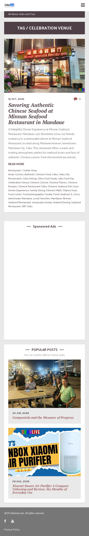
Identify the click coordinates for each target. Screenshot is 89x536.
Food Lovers (15, 194)
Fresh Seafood (61, 194)
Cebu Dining (30, 178)
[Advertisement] (44, 283)
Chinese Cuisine (39, 182)
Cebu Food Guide (47, 178)
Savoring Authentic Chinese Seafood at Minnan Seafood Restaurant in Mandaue (36, 114)
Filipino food (70, 190)
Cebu (55, 174)
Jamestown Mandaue (20, 198)
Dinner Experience (18, 190)
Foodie (48, 194)
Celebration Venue (18, 182)
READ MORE (16, 163)
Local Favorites (41, 198)
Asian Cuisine (15, 174)
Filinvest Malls (54, 190)
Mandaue (56, 198)
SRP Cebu (27, 206)
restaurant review (42, 202)
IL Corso (75, 194)
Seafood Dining (61, 202)
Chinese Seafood (57, 186)
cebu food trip (66, 178)
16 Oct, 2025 (16, 99)
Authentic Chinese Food (37, 174)
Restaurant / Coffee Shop (22, 170)
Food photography (33, 194)
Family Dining (37, 190)
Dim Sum (73, 186)
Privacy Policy (11, 529)
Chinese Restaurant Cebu (32, 186)
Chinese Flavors (58, 182)
